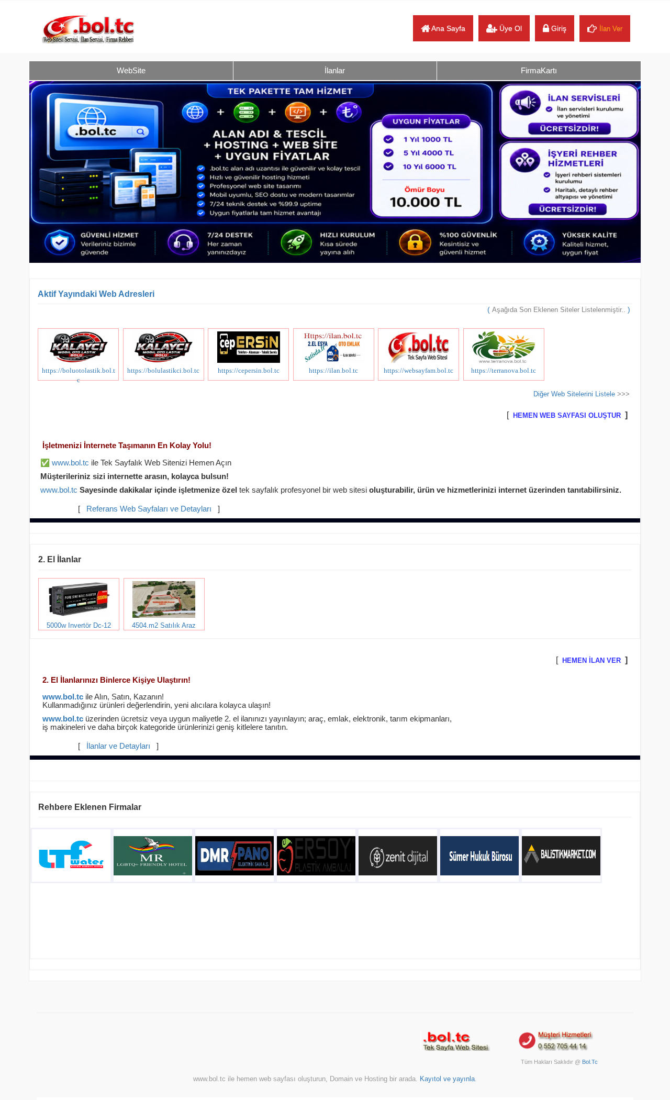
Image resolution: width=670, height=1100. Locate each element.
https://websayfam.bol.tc (418, 370)
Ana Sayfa (447, 28)
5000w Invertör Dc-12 (79, 625)
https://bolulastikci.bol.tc (163, 370)
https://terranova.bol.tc (503, 370)
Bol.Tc (590, 1062)
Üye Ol (509, 28)
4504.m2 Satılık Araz (164, 625)
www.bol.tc (70, 463)
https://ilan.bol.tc (333, 370)
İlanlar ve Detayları (118, 746)
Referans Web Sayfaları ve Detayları (148, 509)
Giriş (557, 28)
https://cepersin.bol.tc (249, 370)
